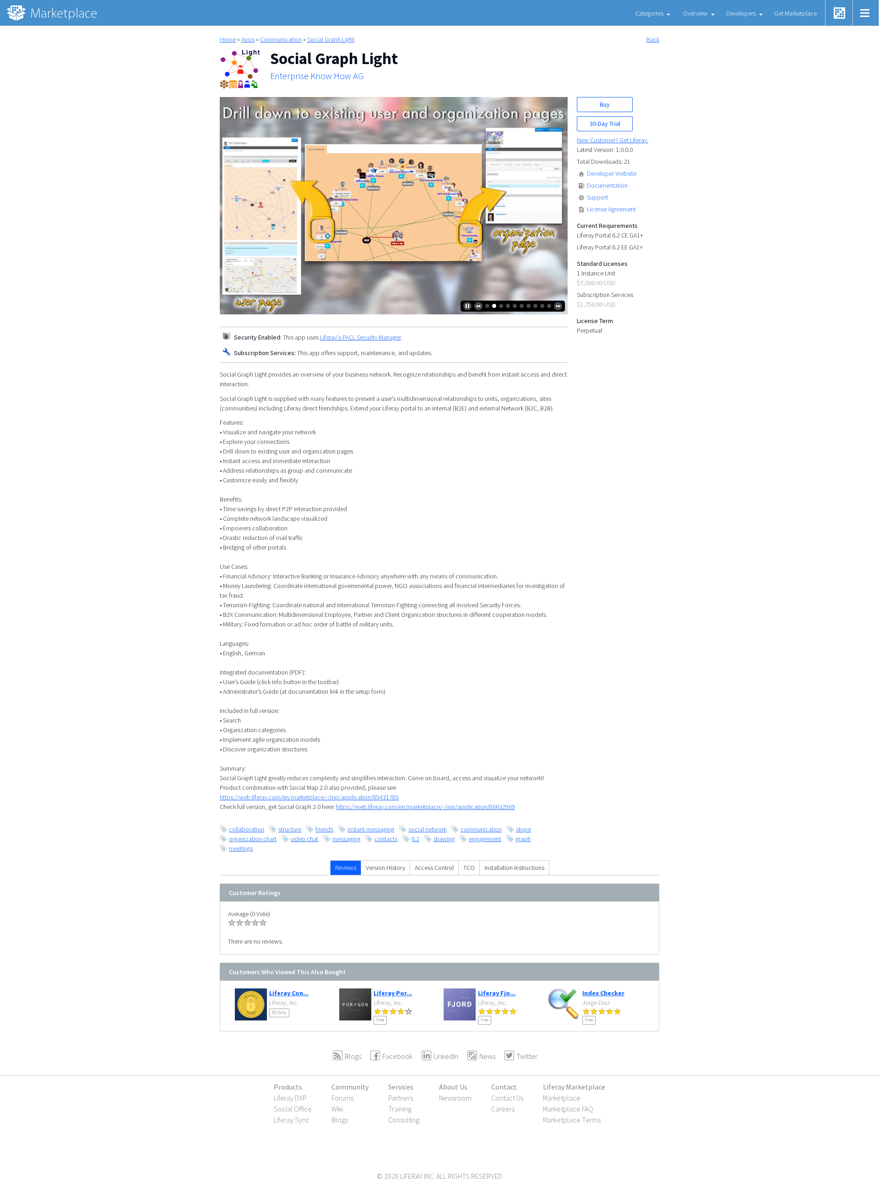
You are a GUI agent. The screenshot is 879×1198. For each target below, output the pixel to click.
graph (523, 839)
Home (228, 39)
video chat (304, 839)
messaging (346, 839)
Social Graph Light (330, 39)
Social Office (293, 1108)
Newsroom (455, 1097)
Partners (400, 1097)
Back (652, 39)
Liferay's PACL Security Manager (360, 337)
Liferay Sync (291, 1119)
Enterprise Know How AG (317, 76)
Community (350, 1086)
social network (427, 829)
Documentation (607, 185)
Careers (503, 1108)
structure (289, 829)
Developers (741, 13)
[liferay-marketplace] (52, 13)
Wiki (337, 1108)
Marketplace (562, 1097)
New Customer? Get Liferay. (612, 140)
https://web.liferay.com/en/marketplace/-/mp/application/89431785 (309, 797)
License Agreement (611, 209)
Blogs (339, 1119)
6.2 (415, 839)
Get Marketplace (795, 13)
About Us (453, 1086)
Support (597, 197)
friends (324, 829)
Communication (281, 39)
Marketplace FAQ (568, 1108)
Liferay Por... (393, 993)
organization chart (253, 839)
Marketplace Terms (572, 1119)
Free (380, 1020)
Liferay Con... (289, 993)
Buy (605, 104)
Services (400, 1086)
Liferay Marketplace (574, 1086)
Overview (695, 13)
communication (481, 829)
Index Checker (603, 993)
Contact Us (507, 1097)
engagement (485, 839)
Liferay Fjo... (496, 993)
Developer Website (611, 173)
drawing (444, 839)
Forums (342, 1097)
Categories (649, 13)
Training (400, 1108)
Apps (248, 39)
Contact (504, 1086)
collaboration (246, 829)
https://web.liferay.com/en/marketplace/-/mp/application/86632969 (425, 807)
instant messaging (370, 829)
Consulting (403, 1119)
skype (523, 829)
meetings (241, 848)
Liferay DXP (290, 1097)
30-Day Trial (605, 123)
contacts (385, 839)
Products (288, 1086)
